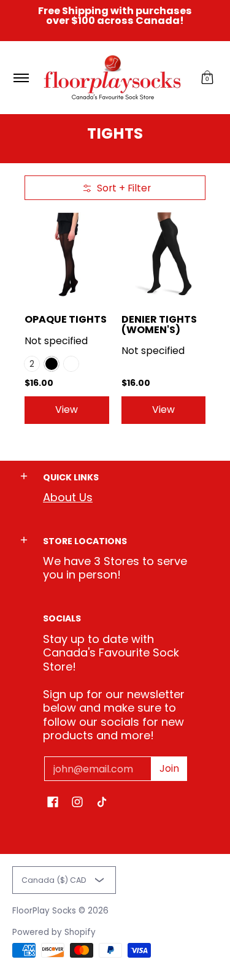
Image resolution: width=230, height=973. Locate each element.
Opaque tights (66, 319)
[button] (207, 77)
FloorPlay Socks (44, 911)
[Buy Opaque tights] (67, 254)
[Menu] (20, 77)
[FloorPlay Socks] (113, 77)
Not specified (56, 341)
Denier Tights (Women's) (159, 324)
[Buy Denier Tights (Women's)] (163, 254)
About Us (68, 497)
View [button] (66, 409)
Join (169, 768)
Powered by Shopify (54, 932)
